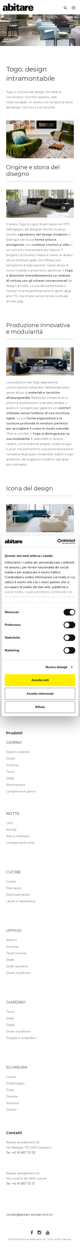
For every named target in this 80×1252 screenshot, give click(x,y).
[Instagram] (39, 1232)
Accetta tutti (40, 680)
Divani (10, 758)
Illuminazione (15, 785)
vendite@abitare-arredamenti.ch (29, 1214)
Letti (9, 823)
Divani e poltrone (18, 973)
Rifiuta (40, 707)
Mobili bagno (15, 1083)
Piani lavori (13, 888)
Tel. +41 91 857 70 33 (20, 1152)
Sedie (10, 778)
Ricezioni (12, 1103)
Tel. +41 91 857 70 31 (20, 1183)
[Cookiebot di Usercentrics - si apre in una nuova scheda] (57, 541)
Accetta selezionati (40, 693)
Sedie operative (17, 966)
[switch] (69, 625)
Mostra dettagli (56, 667)
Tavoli (10, 772)
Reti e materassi (17, 836)
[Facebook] (32, 1232)
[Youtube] (47, 1232)
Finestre (12, 1096)
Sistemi (11, 940)
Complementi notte (20, 843)
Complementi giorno (21, 791)
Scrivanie (12, 946)
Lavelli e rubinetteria (20, 901)
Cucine (11, 881)
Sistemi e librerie (18, 752)
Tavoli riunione (16, 953)
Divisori (11, 1110)
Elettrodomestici (18, 895)
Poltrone (12, 765)
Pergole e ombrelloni (21, 1038)
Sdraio (10, 1025)
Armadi (11, 829)
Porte (10, 1090)
